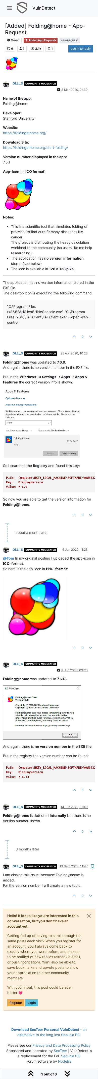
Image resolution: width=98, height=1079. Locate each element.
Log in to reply (81, 48)
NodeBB (65, 1061)
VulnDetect (43, 8)
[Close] (89, 916)
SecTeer (60, 1050)
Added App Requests (42, 40)
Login (32, 1003)
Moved (15, 40)
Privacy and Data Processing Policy (61, 1045)
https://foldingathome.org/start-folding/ (35, 147)
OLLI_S (18, 83)
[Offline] (8, 84)
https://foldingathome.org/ (24, 133)
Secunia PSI (71, 1056)
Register (16, 1003)
